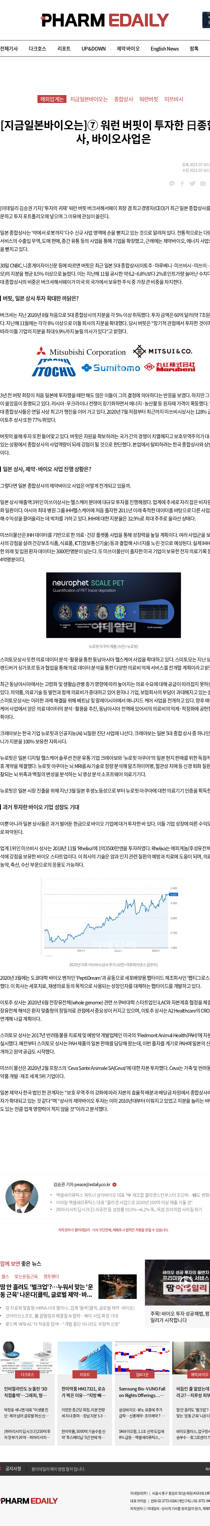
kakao (172, 183)
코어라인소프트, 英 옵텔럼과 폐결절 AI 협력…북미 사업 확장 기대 (61, 1315)
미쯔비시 (173, 99)
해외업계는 (52, 99)
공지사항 (13, 1468)
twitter (192, 183)
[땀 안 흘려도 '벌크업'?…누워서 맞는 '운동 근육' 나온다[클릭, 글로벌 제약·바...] (117, 1286)
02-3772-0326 (167, 1500)
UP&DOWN (93, 48)
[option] (74, 1468)
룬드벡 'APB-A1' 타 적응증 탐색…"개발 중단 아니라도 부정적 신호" (62, 1324)
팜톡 (194, 48)
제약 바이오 (128, 48)
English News (165, 48)
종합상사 (123, 99)
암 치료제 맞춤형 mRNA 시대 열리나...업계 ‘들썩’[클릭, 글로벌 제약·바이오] (69, 1307)
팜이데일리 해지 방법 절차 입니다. (58, 1469)
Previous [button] (33, 1465)
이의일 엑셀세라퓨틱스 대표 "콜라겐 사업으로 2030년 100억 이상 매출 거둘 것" (124, 1202)
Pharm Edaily (29, 1501)
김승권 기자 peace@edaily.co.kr (81, 1184)
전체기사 (9, 48)
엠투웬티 (51, 1276)
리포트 (64, 48)
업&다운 (142, 1374)
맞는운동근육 (26, 1276)
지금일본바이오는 (89, 99)
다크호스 (37, 48)
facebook (182, 183)
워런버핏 (148, 99)
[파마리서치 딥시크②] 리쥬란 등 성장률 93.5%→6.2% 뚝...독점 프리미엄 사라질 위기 (129, 1209)
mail (203, 183)
